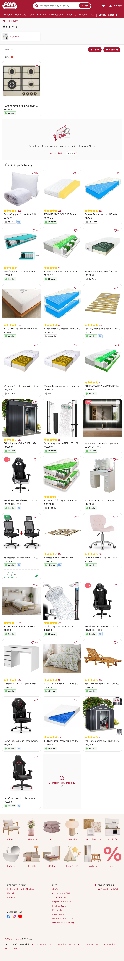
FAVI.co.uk (100, 944)
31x (59, 623)
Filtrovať (113, 50)
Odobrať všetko (56, 153)
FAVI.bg (111, 944)
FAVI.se (89, 944)
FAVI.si (17, 948)
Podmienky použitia (62, 918)
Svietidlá (41, 14)
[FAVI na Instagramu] (14, 916)
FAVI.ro (53, 944)
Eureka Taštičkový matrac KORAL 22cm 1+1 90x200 (71, 500)
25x (100, 211)
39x (59, 211)
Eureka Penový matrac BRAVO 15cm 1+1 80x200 (69, 328)
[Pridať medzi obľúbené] (36, 65)
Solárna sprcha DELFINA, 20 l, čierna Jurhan (67, 626)
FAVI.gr (9, 948)
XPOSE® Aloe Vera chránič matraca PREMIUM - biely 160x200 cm (38, 328)
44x (19, 623)
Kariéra (11, 897)
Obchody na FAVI (61, 893)
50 (118, 173)
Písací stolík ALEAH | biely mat (20, 683)
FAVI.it (80, 944)
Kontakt (11, 893)
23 (37, 230)
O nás (55, 889)
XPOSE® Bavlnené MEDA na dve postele (65, 683)
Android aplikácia (110, 889)
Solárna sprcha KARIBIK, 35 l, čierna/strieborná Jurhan (73, 443)
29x (100, 554)
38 (37, 585)
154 (36, 173)
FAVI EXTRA (58, 914)
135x (100, 325)
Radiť (96, 50)
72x (59, 680)
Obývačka (32, 866)
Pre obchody (58, 910)
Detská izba (72, 866)
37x (100, 382)
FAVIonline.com (13, 939)
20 (77, 173)
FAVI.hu (62, 944)
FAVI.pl (44, 944)
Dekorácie (20, 14)
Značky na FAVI (60, 897)
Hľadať (84, 6)
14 (118, 230)
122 (117, 459)
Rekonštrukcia (57, 14)
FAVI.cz (35, 944)
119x (19, 325)
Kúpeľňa (83, 14)
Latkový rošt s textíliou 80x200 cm (103, 328)
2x (59, 325)
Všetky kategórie (108, 14)
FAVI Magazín (59, 906)
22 (118, 288)
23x (59, 737)
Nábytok (8, 14)
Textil (31, 14)
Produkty (13, 21)
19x (59, 268)
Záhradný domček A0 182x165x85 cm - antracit (28, 443)
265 (36, 642)
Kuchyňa (71, 14)
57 (118, 642)
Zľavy (112, 866)
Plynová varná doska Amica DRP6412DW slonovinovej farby (35, 105)
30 (118, 700)
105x (19, 211)
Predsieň (92, 866)
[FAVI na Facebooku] (8, 916)
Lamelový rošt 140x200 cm (58, 557)
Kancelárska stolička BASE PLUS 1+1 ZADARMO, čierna (33, 557)
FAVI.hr (72, 944)
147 (117, 517)
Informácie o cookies (63, 923)
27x (59, 554)
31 (37, 402)
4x (59, 497)
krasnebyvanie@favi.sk (22, 889)
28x (19, 440)
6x (59, 440)
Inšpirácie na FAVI (61, 901)
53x (100, 680)
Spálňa (51, 866)
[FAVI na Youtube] (20, 916)
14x (100, 737)
